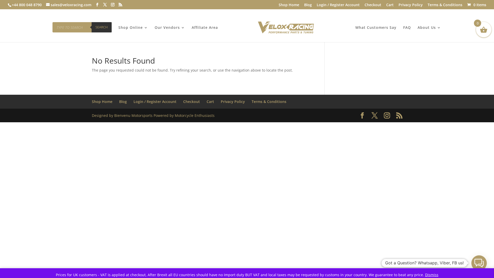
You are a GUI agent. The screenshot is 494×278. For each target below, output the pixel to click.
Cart (390, 5)
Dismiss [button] (431, 274)
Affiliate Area (205, 28)
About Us (427, 28)
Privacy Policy (411, 5)
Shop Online (130, 28)
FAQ (407, 28)
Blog (308, 5)
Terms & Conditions (445, 5)
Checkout (373, 5)
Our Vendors (167, 28)
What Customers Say (375, 28)
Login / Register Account (338, 5)
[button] (479, 263)
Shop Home (289, 5)
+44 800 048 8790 (27, 4)
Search (101, 27)
